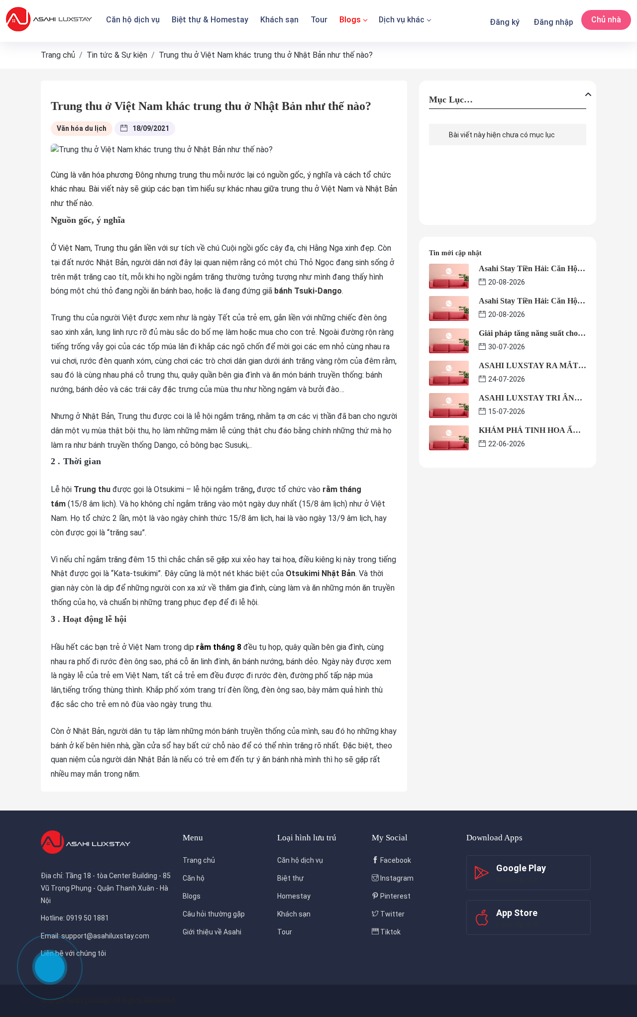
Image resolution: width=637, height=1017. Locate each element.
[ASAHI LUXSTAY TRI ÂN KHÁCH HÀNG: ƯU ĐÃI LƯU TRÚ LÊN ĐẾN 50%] (449, 404)
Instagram (396, 878)
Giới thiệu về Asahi (212, 932)
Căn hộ (194, 878)
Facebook (395, 860)
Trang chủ (199, 860)
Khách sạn (279, 19)
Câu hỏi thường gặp (214, 914)
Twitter (392, 914)
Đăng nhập (553, 22)
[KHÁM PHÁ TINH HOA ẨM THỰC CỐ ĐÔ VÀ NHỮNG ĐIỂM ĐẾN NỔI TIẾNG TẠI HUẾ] (449, 437)
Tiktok (390, 932)
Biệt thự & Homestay (210, 19)
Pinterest (395, 896)
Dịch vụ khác (402, 19)
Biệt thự (290, 878)
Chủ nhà (606, 19)
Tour (319, 19)
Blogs (350, 19)
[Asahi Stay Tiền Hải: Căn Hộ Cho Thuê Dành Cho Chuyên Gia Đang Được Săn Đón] (449, 275)
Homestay (294, 896)
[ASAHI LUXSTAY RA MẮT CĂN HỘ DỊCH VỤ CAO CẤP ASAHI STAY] (449, 372)
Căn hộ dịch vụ (133, 19)
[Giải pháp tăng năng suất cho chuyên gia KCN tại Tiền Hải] (449, 340)
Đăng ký (505, 22)
